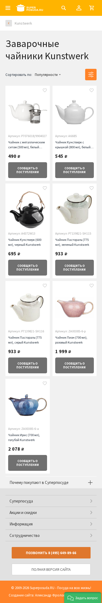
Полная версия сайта (51, 569)
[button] (82, 597)
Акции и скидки (23, 512)
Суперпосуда (21, 501)
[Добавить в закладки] (45, 91)
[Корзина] (92, 8)
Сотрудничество (25, 535)
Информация (21, 524)
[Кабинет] (79, 8)
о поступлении (27, 170)
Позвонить (51, 553)
